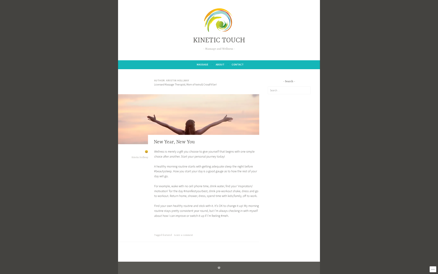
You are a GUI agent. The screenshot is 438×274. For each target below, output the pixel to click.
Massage (202, 64)
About (220, 64)
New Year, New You (174, 142)
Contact (238, 64)
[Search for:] (289, 90)
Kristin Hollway (140, 157)
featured (167, 235)
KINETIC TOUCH (219, 40)
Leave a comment (183, 235)
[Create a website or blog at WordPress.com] (219, 267)
